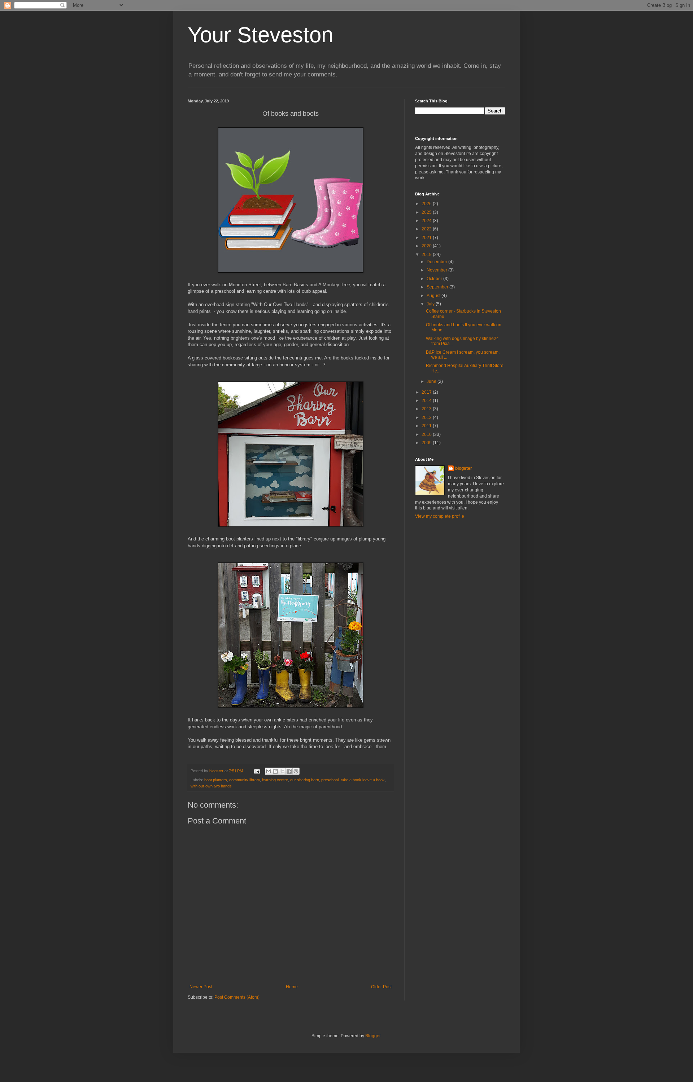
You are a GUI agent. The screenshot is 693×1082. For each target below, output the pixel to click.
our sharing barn (304, 780)
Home (292, 986)
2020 (427, 245)
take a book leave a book (363, 780)
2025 (427, 212)
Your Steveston (260, 35)
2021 (427, 237)
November (437, 270)
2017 (427, 392)
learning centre (275, 780)
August (434, 295)
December (437, 261)
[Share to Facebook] (289, 771)
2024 (427, 220)
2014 (427, 400)
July (431, 303)
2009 (427, 442)
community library (244, 780)
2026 (427, 203)
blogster (463, 468)
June (432, 381)
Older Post (381, 986)
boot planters (215, 780)
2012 (427, 417)
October (435, 278)
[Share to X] (282, 771)
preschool (330, 780)
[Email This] (268, 771)
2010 (427, 434)
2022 (427, 228)
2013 (427, 408)
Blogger (372, 1035)
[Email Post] (256, 771)
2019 (427, 254)
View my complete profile (439, 516)
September (438, 287)
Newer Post (200, 986)
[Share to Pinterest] (296, 771)
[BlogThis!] (275, 771)
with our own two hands (211, 786)
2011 (427, 425)
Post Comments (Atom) (237, 997)
